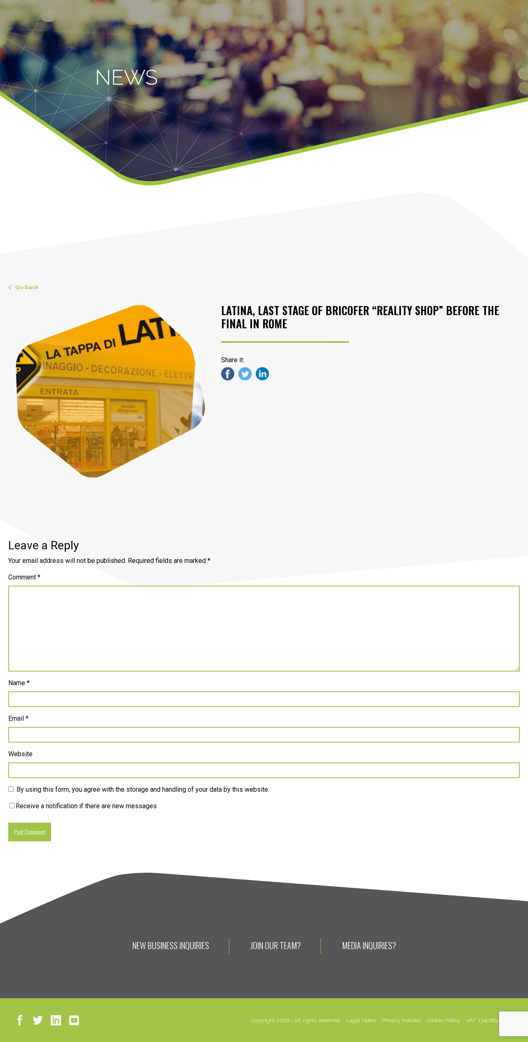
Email (18, 718)
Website (20, 754)
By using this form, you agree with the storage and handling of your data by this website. (142, 789)
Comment (24, 577)
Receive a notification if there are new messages (86, 806)
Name (19, 683)
